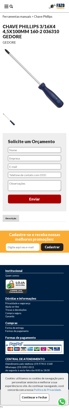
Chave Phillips (43, 16)
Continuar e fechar (34, 397)
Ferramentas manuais (17, 16)
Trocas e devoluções (16, 309)
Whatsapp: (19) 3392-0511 (19, 367)
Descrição (10, 218)
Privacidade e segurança (17, 303)
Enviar (34, 199)
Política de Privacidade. (47, 389)
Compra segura (13, 313)
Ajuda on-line (12, 306)
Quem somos (12, 275)
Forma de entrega (14, 327)
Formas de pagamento (17, 331)
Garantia (9, 316)
